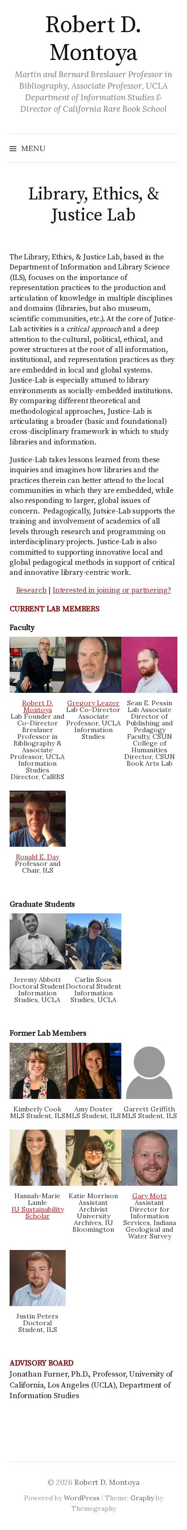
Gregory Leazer (93, 703)
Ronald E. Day (37, 857)
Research (31, 590)
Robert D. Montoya (93, 39)
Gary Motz (149, 1195)
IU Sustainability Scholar (38, 1212)
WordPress (82, 1498)
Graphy (142, 1498)
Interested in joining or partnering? (112, 590)
